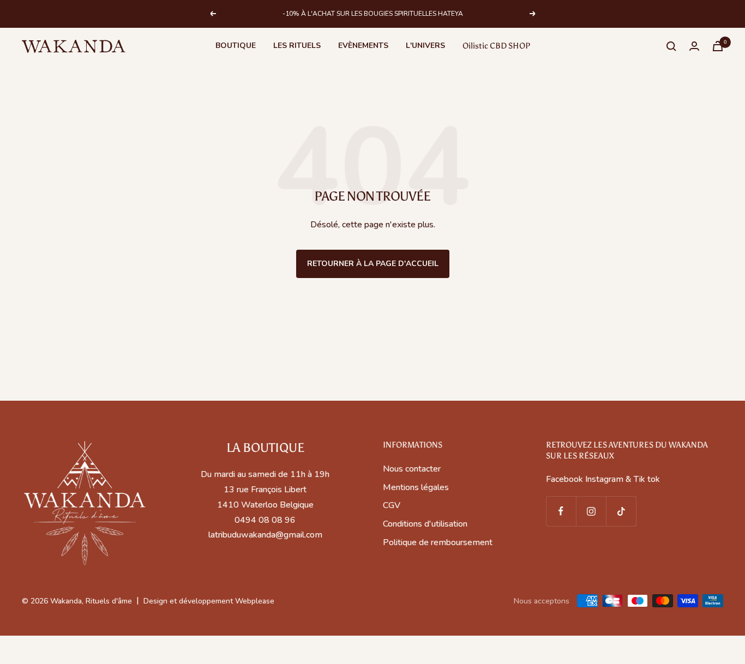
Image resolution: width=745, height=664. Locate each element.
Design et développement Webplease (208, 601)
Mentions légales (416, 487)
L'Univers (425, 45)
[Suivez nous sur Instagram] (591, 511)
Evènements (363, 45)
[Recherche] (671, 46)
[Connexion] (694, 46)
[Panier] (717, 46)
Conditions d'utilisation (425, 524)
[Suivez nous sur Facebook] (561, 511)
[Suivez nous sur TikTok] (621, 511)
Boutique (235, 45)
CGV (391, 505)
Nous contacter (412, 469)
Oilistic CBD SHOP (496, 46)
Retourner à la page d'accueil (372, 263)
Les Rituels (297, 45)
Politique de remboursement (437, 542)
